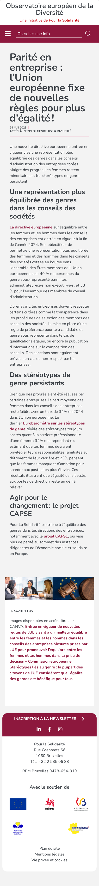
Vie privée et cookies (49, 860)
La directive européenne (31, 227)
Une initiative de (49, 20)
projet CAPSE (56, 536)
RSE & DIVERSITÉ (59, 131)
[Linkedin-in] (38, 729)
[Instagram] (60, 729)
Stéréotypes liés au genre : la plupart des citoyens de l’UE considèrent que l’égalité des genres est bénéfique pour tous (46, 673)
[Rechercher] (89, 34)
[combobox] (49, 34)
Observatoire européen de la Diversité (49, 9)
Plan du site (49, 848)
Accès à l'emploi (23, 131)
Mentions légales (50, 854)
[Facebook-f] (49, 729)
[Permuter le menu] (8, 33)
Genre (42, 131)
